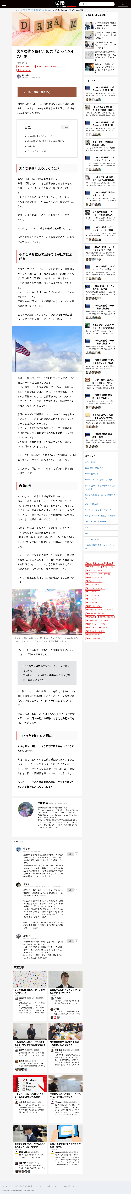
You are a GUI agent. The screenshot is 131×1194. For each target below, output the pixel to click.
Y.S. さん (58, 1102)
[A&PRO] (65, 6)
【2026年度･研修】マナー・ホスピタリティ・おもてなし (103, 160)
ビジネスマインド (59, 66)
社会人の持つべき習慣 (96, 631)
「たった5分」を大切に (37, 151)
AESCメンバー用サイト (66, 1186)
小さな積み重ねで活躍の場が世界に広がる (45, 141)
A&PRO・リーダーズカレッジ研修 (99, 480)
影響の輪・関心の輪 (106, 617)
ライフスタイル (93, 592)
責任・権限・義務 (94, 638)
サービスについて (92, 539)
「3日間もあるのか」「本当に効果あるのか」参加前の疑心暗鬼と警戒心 (30, 1045)
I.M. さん (58, 1152)
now (89, 563)
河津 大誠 (23, 1152)
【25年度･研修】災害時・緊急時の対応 (102, 396)
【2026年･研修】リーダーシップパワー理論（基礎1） (103, 269)
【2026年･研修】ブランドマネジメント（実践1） (103, 230)
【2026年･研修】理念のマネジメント (103, 193)
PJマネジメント (93, 567)
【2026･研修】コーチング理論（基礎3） (103, 287)
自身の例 (31, 146)
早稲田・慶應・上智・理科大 (98, 620)
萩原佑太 (23, 998)
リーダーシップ (24, 70)
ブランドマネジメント (96, 588)
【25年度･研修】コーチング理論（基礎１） (103, 341)
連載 (87, 533)
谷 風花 (58, 998)
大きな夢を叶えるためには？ (39, 136)
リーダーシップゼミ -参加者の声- (98, 510)
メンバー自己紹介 (92, 504)
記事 (87, 527)
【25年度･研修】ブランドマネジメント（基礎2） (103, 363)
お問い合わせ (52, 1186)
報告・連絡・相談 (94, 606)
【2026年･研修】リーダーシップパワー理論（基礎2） (103, 250)
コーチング (92, 574)
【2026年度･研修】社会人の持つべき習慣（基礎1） (103, 125)
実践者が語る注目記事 (96, 613)
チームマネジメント (95, 577)
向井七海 (23, 1102)
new (109, 563)
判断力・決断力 (93, 602)
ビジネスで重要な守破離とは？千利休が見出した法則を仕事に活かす (105, 25)
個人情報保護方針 (29, 1186)
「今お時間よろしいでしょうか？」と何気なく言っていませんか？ (105, 45)
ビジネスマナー (93, 585)
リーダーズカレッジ (95, 599)
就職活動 (91, 617)
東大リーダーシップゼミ (96, 624)
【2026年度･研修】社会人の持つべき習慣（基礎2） (103, 90)
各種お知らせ (90, 462)
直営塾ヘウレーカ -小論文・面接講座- (100, 516)
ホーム (15, 10)
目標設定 (104, 627)
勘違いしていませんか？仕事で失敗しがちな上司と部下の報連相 (105, 35)
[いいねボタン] (70, 854)
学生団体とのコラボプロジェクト (99, 610)
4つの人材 (99, 563)
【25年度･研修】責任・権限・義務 (103, 435)
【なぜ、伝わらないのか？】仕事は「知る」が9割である (102, 383)
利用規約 (18, 1186)
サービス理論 (43, 66)
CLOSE (65, 127)
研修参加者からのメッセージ (96, 522)
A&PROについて (91, 474)
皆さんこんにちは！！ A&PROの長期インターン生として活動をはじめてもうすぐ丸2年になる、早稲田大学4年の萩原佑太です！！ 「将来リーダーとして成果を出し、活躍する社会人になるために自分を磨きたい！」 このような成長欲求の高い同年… (32, 1010)
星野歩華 (25, 75)
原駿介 (22, 1050)
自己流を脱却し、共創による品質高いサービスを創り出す (102, 418)
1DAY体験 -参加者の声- (94, 468)
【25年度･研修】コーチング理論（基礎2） (103, 306)
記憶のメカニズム (94, 635)
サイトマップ (41, 1186)
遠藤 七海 (59, 1050)
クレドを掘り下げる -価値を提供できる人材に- (35, 10)
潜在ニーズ (92, 627)
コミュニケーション (26, 66)
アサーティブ (109, 567)
